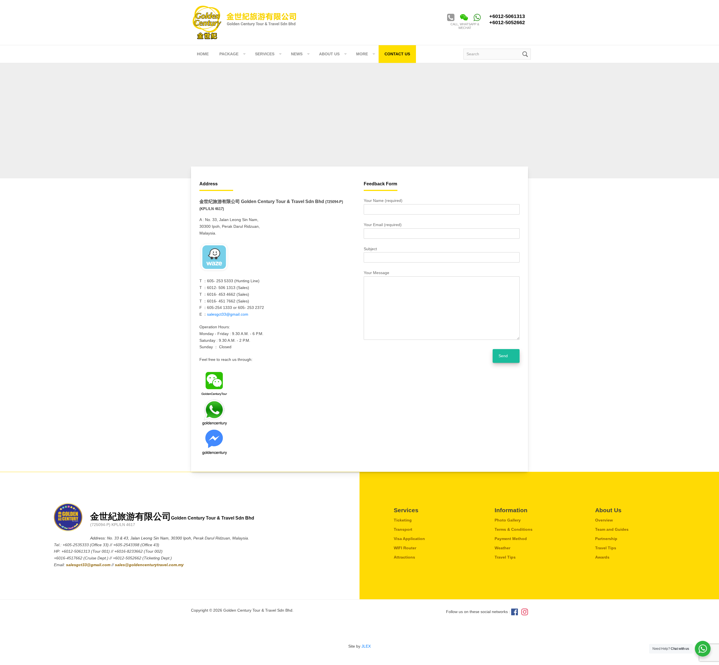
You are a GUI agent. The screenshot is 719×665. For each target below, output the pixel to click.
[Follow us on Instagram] (524, 611)
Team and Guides (612, 529)
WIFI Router (405, 548)
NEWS (296, 54)
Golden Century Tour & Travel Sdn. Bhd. (244, 22)
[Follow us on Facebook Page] (514, 611)
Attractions (404, 557)
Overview (604, 520)
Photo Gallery (508, 520)
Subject (370, 249)
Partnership (606, 538)
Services (264, 54)
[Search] (524, 53)
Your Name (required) (383, 200)
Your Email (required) (383, 224)
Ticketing (403, 520)
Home (203, 54)
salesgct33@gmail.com (227, 314)
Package (228, 54)
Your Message (376, 272)
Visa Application (409, 538)
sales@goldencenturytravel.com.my (149, 564)
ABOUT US (329, 54)
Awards (602, 557)
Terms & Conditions (514, 529)
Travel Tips (505, 557)
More (362, 54)
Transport (403, 529)
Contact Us (397, 54)
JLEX (366, 646)
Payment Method (511, 538)
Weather (502, 548)
